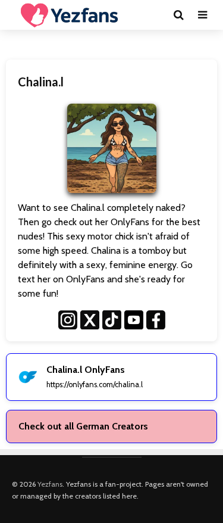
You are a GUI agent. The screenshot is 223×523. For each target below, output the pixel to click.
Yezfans (49, 484)
